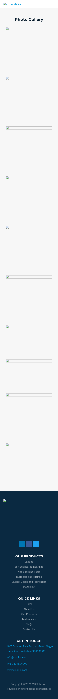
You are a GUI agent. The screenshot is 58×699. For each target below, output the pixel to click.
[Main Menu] (51, 4)
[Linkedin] (22, 544)
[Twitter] (36, 544)
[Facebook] (29, 544)
